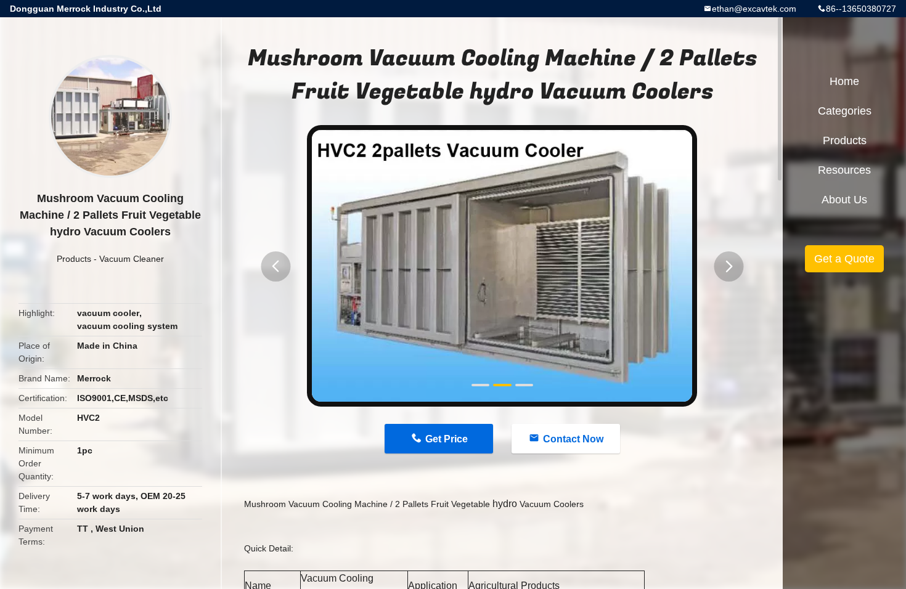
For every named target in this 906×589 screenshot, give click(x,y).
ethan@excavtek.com (754, 9)
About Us (844, 199)
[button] (275, 266)
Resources (844, 170)
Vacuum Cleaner (131, 259)
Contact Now (573, 439)
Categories (844, 111)
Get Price (446, 439)
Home (844, 81)
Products (74, 259)
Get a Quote (844, 259)
